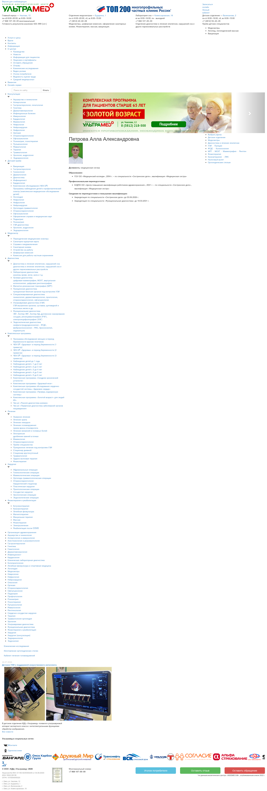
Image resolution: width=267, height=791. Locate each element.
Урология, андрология (23, 155)
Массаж (16, 519)
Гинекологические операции (26, 472)
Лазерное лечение (21, 416)
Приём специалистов (23, 444)
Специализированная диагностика (35, 297)
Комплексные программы (19, 333)
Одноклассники (14, 750)
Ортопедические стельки (219, 162)
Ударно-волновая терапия (25, 458)
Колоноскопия (222, 148)
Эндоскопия (13, 640)
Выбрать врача (215, 134)
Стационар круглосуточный (25, 453)
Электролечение (20, 525)
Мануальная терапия (23, 517)
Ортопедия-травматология (25, 208)
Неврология (18, 124)
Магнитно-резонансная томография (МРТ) (32, 285)
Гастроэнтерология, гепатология (28, 105)
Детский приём (14, 160)
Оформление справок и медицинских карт (32, 216)
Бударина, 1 (100, 15)
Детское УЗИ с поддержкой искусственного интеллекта (29, 664)
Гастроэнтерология (22, 169)
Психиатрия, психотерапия (25, 141)
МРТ (210, 151)
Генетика (17, 107)
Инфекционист (20, 180)
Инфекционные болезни (24, 113)
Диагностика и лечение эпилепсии (223, 142)
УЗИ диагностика (21, 224)
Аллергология (19, 102)
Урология (12, 621)
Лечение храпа (20, 419)
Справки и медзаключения (25, 244)
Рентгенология (14, 610)
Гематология (13, 549)
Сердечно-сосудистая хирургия (22, 613)
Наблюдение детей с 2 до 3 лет (27, 366)
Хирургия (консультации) (19, 635)
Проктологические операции (26, 489)
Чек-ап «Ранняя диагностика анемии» (30, 402)
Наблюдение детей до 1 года (26, 361)
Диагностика (18, 177)
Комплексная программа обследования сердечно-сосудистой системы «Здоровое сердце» (36, 387)
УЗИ (210, 145)
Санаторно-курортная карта (26, 241)
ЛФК (226, 156)
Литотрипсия (26, 435)
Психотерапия (14, 601)
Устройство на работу (23, 249)
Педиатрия (18, 219)
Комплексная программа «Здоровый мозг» (32, 383)
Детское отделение (216, 137)
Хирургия (12, 464)
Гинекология (19, 171)
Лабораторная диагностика (28, 273)
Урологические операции (24, 494)
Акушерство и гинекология (25, 99)
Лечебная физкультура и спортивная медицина (29, 565)
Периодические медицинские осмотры (31, 238)
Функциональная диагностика (39, 315)
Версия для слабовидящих (14, 1)
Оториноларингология (23, 135)
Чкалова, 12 (25, 15)
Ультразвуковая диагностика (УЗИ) (36, 305)
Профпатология (15, 596)
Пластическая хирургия (24, 486)
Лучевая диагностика (34, 280)
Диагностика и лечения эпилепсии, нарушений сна (37, 266)
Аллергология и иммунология (21, 537)
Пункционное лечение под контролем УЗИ (32, 447)
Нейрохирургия (20, 127)
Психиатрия (18, 221)
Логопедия (18, 196)
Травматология (20, 152)
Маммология (19, 121)
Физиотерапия (19, 461)
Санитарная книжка (22, 247)
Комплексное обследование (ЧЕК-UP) (37, 189)
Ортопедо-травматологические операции (32, 478)
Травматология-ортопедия (20, 618)
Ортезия (17, 132)
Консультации (14, 93)
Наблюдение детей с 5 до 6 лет (27, 375)
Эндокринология (20, 157)
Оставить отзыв (200, 770)
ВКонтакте (12, 745)
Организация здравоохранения (22, 532)
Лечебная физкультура (23, 511)
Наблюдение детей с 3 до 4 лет (27, 369)
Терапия (17, 149)
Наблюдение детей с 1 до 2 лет (27, 363)
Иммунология (19, 116)
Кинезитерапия (215, 156)
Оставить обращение (244, 770)
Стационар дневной (22, 450)
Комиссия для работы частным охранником (33, 255)
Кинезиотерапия (20, 508)
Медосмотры (13, 571)
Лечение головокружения (25, 426)
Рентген (242, 151)
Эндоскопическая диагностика (33, 326)
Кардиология (19, 118)
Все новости (7, 731)
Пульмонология (20, 144)
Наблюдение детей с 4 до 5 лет (27, 372)
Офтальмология (20, 138)
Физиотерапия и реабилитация (22, 500)
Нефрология (19, 130)
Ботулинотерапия (21, 505)
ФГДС (210, 148)
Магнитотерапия (20, 514)
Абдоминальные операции (25, 469)
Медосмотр (13, 233)
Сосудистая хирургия (23, 491)
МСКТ (217, 151)
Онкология (12, 582)
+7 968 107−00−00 (77, 771)
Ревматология (19, 146)
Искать (46, 90)
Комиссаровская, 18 (163, 15)
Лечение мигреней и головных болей (30, 430)
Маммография (229, 151)
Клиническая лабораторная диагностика (26, 560)
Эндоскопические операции (26, 497)
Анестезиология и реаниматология (24, 540)
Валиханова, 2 (229, 15)
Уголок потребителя (155, 770)
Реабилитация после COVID (26, 528)
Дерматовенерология (23, 110)
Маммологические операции (26, 475)
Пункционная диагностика (36, 290)
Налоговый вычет (216, 159)
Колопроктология (15, 562)
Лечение (11, 411)
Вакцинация (18, 166)
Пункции (218, 145)
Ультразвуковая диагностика (20, 624)
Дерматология (19, 174)
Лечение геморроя (21, 422)
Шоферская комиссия (23, 252)
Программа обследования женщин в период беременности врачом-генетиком (33, 340)
